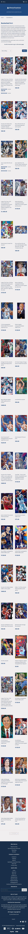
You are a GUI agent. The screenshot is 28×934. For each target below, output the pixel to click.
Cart (26, 1)
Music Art (14, 873)
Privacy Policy (14, 865)
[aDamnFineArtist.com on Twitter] (20, 921)
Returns (14, 860)
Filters (24, 50)
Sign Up (24, 889)
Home (2, 17)
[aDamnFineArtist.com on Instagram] (25, 921)
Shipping (14, 858)
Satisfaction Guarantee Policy (14, 862)
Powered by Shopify (20, 925)
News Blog (14, 850)
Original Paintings (14, 880)
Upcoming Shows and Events (14, 848)
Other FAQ (14, 863)
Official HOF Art (14, 877)
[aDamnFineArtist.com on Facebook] (23, 921)
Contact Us (14, 857)
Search (13, 919)
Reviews (14, 851)
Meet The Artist (14, 846)
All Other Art (14, 875)
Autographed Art (14, 882)
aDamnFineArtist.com (10, 925)
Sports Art (14, 872)
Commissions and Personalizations (14, 884)
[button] (4, 89)
